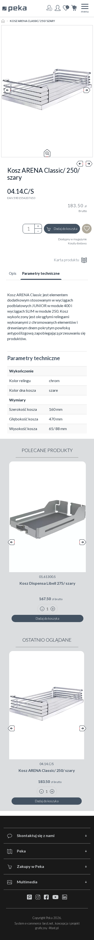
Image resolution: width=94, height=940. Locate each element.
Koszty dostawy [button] (77, 243)
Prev (7, 91)
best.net (47, 923)
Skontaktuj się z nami (35, 835)
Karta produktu (66, 259)
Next (87, 91)
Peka (21, 851)
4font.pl (53, 928)
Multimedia (27, 881)
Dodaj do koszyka (65, 229)
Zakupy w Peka (30, 866)
